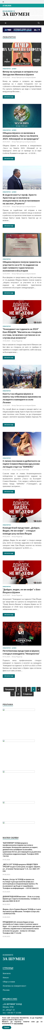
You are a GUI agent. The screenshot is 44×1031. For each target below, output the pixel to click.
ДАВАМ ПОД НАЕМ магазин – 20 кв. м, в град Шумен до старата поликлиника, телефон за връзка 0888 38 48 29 (21, 898)
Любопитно (7, 68)
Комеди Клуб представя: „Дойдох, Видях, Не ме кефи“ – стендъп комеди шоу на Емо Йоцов (21, 530)
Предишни (9, 689)
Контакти (7, 973)
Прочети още (8, 96)
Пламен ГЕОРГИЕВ (22, 470)
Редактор (19, 341)
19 (18, 694)
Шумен (14, 68)
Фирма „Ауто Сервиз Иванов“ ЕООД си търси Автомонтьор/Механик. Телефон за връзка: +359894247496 (22, 911)
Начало (6, 977)
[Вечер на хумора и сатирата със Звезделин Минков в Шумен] (22, 54)
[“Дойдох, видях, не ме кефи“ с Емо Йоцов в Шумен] (22, 572)
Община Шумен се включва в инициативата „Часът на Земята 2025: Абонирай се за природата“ (21, 136)
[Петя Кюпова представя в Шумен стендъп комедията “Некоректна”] (22, 634)
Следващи (27, 694)
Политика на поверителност (14, 986)
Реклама (6, 990)
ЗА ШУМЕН (16, 14)
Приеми (6, 1027)
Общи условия (9, 982)
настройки (18, 1023)
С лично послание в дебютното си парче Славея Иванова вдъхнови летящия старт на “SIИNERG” (21, 464)
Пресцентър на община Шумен (26, 77)
